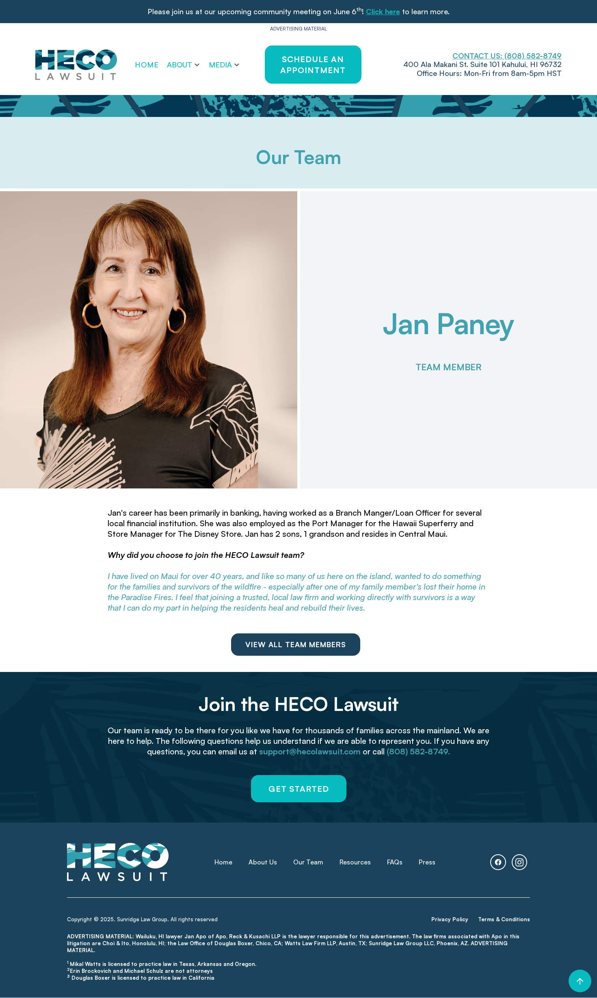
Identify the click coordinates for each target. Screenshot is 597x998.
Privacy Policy (449, 919)
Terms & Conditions (504, 919)
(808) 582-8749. (418, 751)
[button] (184, 64)
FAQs (394, 862)
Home (147, 64)
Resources (355, 862)
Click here (383, 11)
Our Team (308, 862)
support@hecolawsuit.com (310, 751)
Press (427, 862)
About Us (263, 862)
